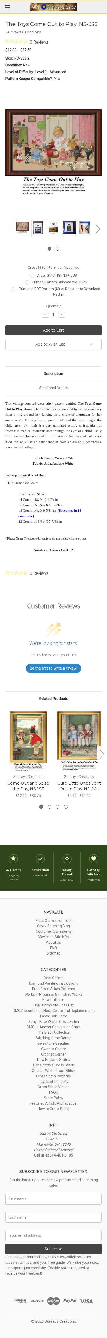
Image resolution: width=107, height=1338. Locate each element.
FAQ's (53, 1092)
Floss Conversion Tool (53, 920)
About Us (53, 942)
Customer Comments (53, 931)
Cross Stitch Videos (53, 1087)
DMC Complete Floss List (54, 1005)
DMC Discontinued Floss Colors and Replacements (54, 1011)
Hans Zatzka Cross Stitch (53, 1065)
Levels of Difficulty (53, 1081)
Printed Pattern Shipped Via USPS (59, 282)
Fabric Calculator (53, 1016)
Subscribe (53, 1249)
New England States (53, 1060)
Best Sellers (53, 978)
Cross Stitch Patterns (53, 1076)
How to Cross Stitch (54, 1109)
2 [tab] (57, 249)
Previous (9, 229)
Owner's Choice (53, 1049)
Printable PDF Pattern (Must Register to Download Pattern (59, 291)
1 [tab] (49, 249)
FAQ (53, 948)
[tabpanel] (22, 228)
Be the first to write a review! (53, 668)
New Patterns (53, 1000)
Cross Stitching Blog (53, 926)
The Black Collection (53, 1032)
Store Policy (53, 1098)
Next (97, 229)
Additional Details (53, 388)
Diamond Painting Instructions (53, 983)
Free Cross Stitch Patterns (53, 989)
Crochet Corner (53, 1054)
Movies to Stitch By (53, 937)
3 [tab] (57, 807)
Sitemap (53, 953)
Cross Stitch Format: (53, 267)
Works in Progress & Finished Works (53, 994)
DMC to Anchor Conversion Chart (54, 1027)
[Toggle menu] (7, 7)
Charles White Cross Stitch (53, 1071)
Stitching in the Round (53, 1038)
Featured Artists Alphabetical (53, 1103)
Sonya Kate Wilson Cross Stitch (53, 1021)
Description (53, 373)
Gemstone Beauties (53, 1043)
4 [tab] (66, 807)
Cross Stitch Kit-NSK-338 (57, 275)
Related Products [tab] (53, 698)
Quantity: (53, 306)
